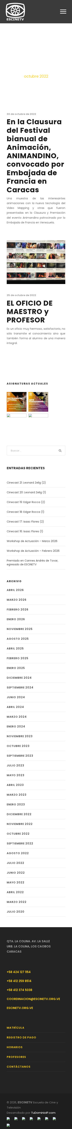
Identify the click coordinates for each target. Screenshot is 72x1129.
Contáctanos (19, 1067)
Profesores (16, 1057)
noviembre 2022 (20, 824)
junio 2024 (16, 697)
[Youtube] (39, 1118)
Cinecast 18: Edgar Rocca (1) (25, 512)
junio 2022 (16, 873)
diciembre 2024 (19, 678)
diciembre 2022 (19, 814)
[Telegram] (31, 1118)
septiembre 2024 (20, 687)
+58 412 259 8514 (19, 981)
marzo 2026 (16, 600)
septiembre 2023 (20, 756)
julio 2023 (15, 765)
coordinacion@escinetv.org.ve (33, 999)
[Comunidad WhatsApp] (54, 1118)
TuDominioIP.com (43, 1113)
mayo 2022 (15, 882)
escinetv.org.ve (20, 1008)
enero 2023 (16, 804)
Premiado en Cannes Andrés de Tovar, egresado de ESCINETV (32, 562)
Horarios (15, 1047)
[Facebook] (8, 1118)
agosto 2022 (18, 853)
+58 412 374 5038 (19, 990)
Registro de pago (21, 1037)
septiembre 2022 (20, 843)
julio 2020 (15, 912)
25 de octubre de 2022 (21, 295)
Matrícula (15, 1028)
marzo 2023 (16, 795)
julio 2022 (15, 863)
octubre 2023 (18, 746)
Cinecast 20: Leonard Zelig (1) (26, 492)
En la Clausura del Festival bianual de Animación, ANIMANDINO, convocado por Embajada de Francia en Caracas (35, 156)
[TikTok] (8, 1125)
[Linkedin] (46, 1118)
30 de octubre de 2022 (21, 114)
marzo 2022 (16, 902)
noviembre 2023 (20, 736)
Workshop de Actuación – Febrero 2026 (33, 551)
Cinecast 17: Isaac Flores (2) (25, 522)
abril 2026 (15, 590)
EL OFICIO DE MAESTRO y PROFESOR (30, 311)
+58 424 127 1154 (19, 972)
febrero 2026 (17, 609)
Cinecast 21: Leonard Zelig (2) (26, 483)
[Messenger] (15, 1118)
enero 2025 (16, 668)
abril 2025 (15, 648)
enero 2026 (16, 619)
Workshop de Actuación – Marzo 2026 (32, 541)
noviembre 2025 (20, 629)
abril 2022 (15, 892)
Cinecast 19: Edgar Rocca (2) (26, 502)
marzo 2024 (17, 717)
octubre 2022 (18, 834)
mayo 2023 (15, 775)
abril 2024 (15, 707)
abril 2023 (15, 785)
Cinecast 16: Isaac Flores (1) (25, 531)
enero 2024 (16, 726)
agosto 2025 (18, 639)
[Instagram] (23, 1118)
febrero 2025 (17, 658)
